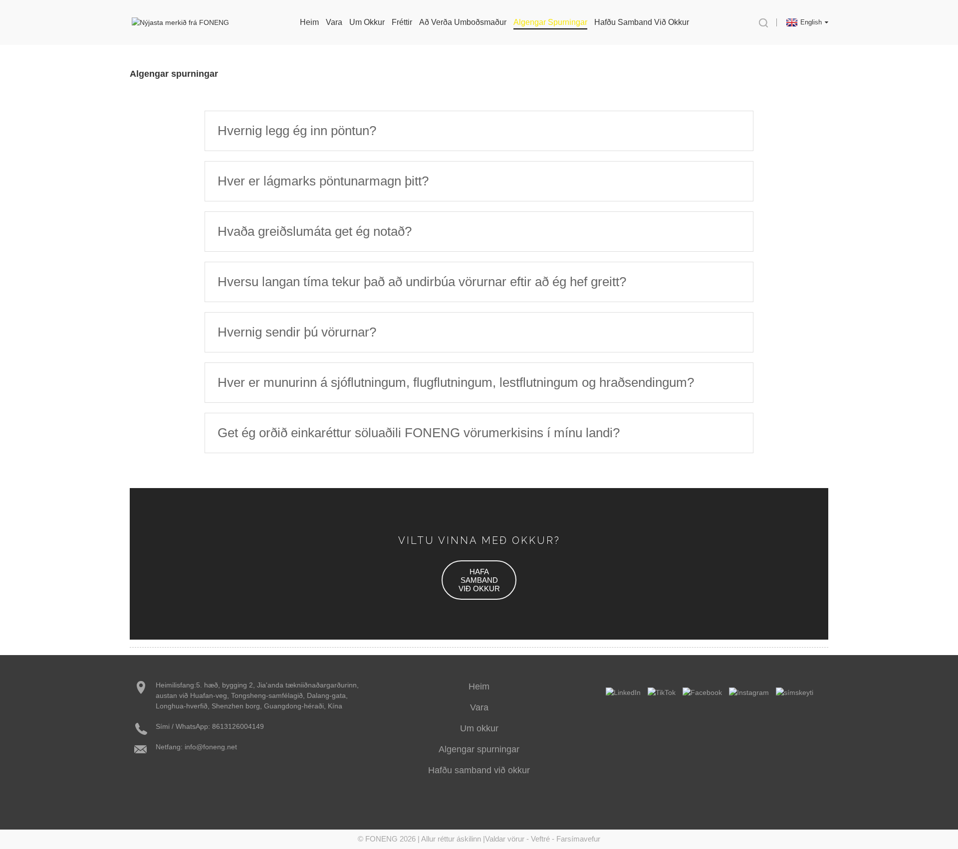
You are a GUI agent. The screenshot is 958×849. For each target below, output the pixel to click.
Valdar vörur (504, 839)
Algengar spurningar (550, 22)
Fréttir (402, 22)
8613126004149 (238, 726)
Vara (479, 707)
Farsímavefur (578, 839)
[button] (479, 580)
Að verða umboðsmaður (462, 22)
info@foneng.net (211, 747)
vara (334, 22)
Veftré (540, 839)
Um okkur (367, 22)
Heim (309, 22)
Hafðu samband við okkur (641, 22)
